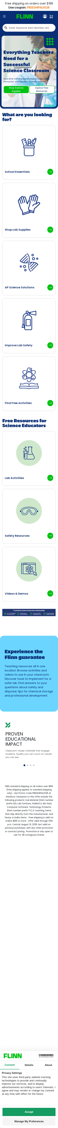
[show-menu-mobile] (4, 16)
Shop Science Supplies (16, 89)
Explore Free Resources (41, 89)
